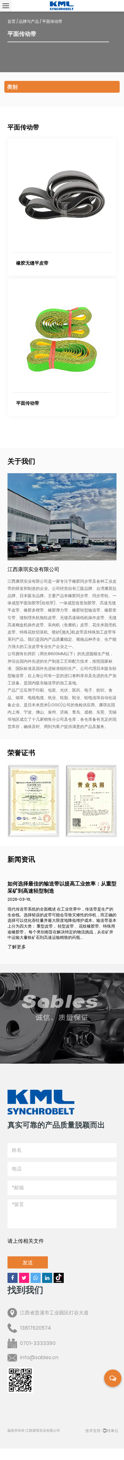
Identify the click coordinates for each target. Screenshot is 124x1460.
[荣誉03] (91, 800)
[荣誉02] (33, 800)
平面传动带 (27, 403)
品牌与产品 (29, 21)
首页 (11, 21)
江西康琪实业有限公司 (42, 1430)
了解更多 (16, 947)
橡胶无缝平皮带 (32, 262)
